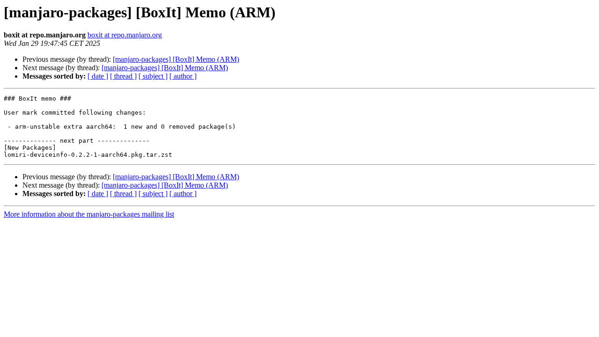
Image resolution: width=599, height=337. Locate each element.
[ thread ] (123, 76)
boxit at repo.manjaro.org (125, 35)
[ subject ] (153, 76)
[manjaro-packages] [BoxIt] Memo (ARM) (176, 59)
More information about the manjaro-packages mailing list (89, 214)
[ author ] (183, 76)
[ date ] (98, 76)
